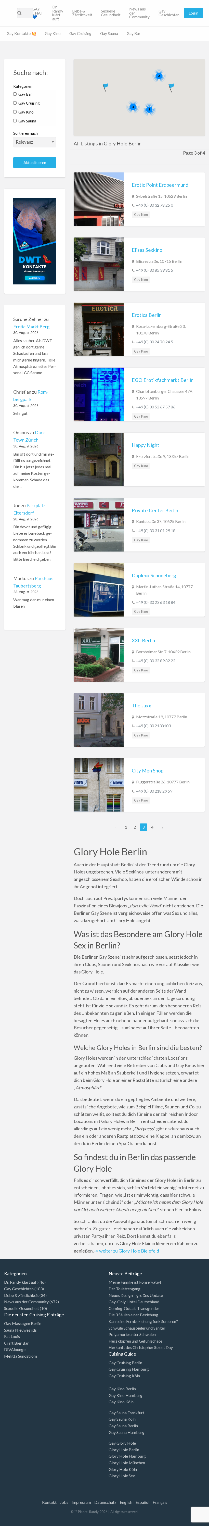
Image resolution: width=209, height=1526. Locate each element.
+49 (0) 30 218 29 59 (154, 791)
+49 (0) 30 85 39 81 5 (154, 270)
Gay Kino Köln (121, 1401)
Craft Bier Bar (16, 1343)
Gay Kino (53, 33)
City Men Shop (147, 770)
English (126, 1502)
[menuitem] (38, 13)
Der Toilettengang (124, 1288)
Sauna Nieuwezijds (20, 1330)
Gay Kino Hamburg (125, 1395)
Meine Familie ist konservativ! (135, 1282)
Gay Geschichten (169, 13)
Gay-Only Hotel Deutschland (134, 1301)
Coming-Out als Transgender (134, 1308)
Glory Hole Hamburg (127, 1456)
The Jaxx (141, 705)
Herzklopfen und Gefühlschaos (136, 1341)
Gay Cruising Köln (124, 1375)
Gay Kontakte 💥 (21, 33)
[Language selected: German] (188, 1521)
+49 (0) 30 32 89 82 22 (155, 660)
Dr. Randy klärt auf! (57, 13)
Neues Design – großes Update (136, 1295)
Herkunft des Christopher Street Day (141, 1347)
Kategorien (22, 86)
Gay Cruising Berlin (125, 1362)
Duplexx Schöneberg (154, 575)
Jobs (64, 1502)
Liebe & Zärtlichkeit (82, 13)
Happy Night (145, 445)
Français (160, 1502)
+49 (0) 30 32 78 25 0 (154, 205)
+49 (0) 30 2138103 (153, 725)
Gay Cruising (80, 33)
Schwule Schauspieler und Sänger (137, 1327)
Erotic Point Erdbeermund (160, 185)
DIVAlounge (14, 1349)
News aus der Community (139, 13)
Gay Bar (133, 33)
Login (193, 13)
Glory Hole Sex (122, 1475)
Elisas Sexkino (147, 250)
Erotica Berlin (147, 315)
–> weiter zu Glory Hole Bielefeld (126, 1251)
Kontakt (49, 1502)
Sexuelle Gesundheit (111, 13)
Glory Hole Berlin (124, 1449)
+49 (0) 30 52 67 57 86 (155, 406)
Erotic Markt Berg (31, 326)
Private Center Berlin (155, 510)
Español (142, 1502)
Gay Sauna (109, 33)
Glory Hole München (127, 1462)
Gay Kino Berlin (122, 1388)
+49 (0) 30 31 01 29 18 (155, 530)
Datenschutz (105, 1502)
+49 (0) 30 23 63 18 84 (155, 602)
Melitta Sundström (20, 1356)
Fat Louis (12, 1336)
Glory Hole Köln (123, 1469)
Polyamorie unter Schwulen (132, 1334)
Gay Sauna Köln (122, 1419)
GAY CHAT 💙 (37, 13)
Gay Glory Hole (122, 1443)
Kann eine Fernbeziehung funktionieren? (143, 1321)
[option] (186, 1521)
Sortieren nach (25, 133)
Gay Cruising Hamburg (129, 1369)
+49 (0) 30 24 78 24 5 (154, 341)
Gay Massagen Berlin (22, 1323)
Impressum (81, 1502)
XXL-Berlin (143, 640)
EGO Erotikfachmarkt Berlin (162, 380)
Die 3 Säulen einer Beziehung (133, 1314)
